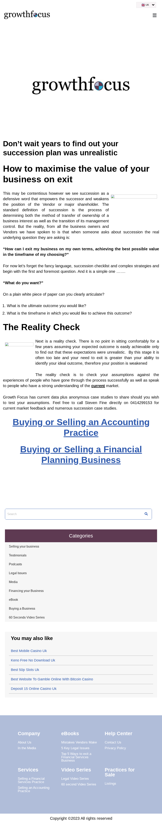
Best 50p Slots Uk (25, 670)
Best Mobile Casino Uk (29, 651)
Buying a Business (22, 608)
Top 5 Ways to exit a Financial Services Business (76, 757)
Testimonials (17, 555)
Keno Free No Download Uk (33, 660)
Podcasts (15, 564)
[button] (154, 15)
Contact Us (113, 742)
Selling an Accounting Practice (33, 789)
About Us (24, 742)
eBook (13, 599)
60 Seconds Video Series (27, 617)
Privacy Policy (115, 748)
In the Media (27, 748)
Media (13, 582)
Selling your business (24, 546)
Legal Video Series (75, 779)
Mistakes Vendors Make (79, 742)
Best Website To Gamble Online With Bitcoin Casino (52, 679)
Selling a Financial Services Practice (31, 780)
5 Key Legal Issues (75, 748)
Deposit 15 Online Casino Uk (34, 689)
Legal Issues (18, 573)
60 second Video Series (78, 784)
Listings (110, 783)
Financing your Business (26, 590)
